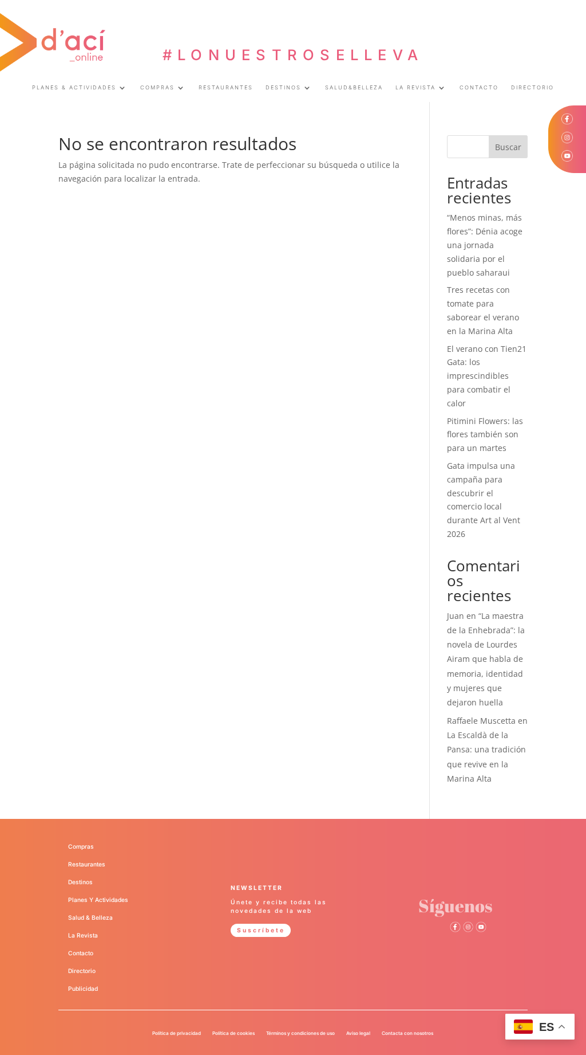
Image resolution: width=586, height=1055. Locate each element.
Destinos (80, 881)
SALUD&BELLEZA (354, 87)
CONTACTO (479, 87)
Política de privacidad (176, 1033)
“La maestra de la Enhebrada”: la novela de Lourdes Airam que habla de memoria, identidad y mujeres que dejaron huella (486, 659)
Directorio (82, 970)
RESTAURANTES (226, 87)
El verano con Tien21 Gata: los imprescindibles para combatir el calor (486, 376)
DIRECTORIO (532, 87)
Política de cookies (233, 1033)
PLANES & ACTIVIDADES (74, 87)
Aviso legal (358, 1033)
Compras (81, 846)
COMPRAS (157, 87)
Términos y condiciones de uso (300, 1033)
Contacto (80, 953)
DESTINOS (283, 87)
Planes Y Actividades (98, 899)
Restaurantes (86, 864)
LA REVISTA (415, 87)
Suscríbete (261, 930)
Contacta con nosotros (407, 1033)
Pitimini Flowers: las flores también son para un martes (485, 434)
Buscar (508, 147)
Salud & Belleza (90, 917)
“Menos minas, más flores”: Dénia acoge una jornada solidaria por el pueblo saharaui (484, 244)
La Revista (83, 935)
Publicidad (83, 988)
